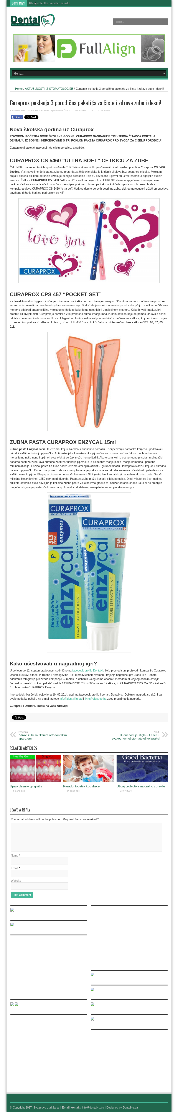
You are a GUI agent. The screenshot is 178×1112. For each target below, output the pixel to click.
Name (14, 855)
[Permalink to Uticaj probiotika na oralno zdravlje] (142, 781)
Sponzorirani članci (60, 110)
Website (16, 880)
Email (14, 868)
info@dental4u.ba (71, 698)
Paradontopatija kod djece (81, 786)
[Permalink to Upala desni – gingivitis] (35, 781)
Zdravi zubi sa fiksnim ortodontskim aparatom (42, 735)
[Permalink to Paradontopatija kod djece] (88, 781)
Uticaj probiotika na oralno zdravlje (49, 3)
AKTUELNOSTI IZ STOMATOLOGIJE (49, 88)
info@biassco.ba (95, 698)
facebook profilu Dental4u (88, 670)
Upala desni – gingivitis (26, 786)
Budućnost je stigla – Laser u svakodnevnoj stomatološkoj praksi (136, 735)
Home (19, 88)
